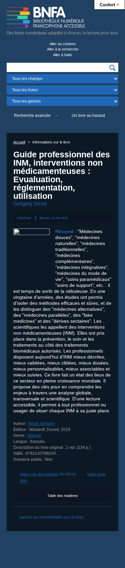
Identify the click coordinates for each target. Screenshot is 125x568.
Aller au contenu (63, 44)
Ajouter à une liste (53, 218)
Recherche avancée (32, 115)
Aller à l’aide (62, 55)
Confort (109, 4)
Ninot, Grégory (41, 423)
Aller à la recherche (62, 49)
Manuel (34, 435)
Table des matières (62, 496)
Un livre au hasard (88, 115)
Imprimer (24, 218)
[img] (112, 68)
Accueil (19, 142)
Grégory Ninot (29, 203)
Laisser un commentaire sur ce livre (51, 517)
